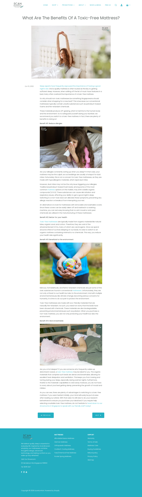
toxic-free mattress (65, 372)
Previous (47, 415)
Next (97, 415)
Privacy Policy (93, 456)
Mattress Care (93, 445)
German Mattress (60, 442)
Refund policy (93, 453)
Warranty (91, 438)
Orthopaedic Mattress (62, 445)
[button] (55, 5)
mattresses (76, 290)
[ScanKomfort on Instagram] (24, 472)
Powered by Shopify (52, 491)
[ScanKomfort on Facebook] (21, 472)
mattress (51, 189)
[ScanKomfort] (18, 5)
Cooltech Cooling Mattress (64, 449)
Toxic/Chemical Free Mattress (65, 453)
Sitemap (91, 460)
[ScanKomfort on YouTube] (26, 472)
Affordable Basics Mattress (64, 438)
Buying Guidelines (94, 449)
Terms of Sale (93, 442)
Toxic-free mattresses (48, 221)
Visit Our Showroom (28, 459)
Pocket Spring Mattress (62, 456)
